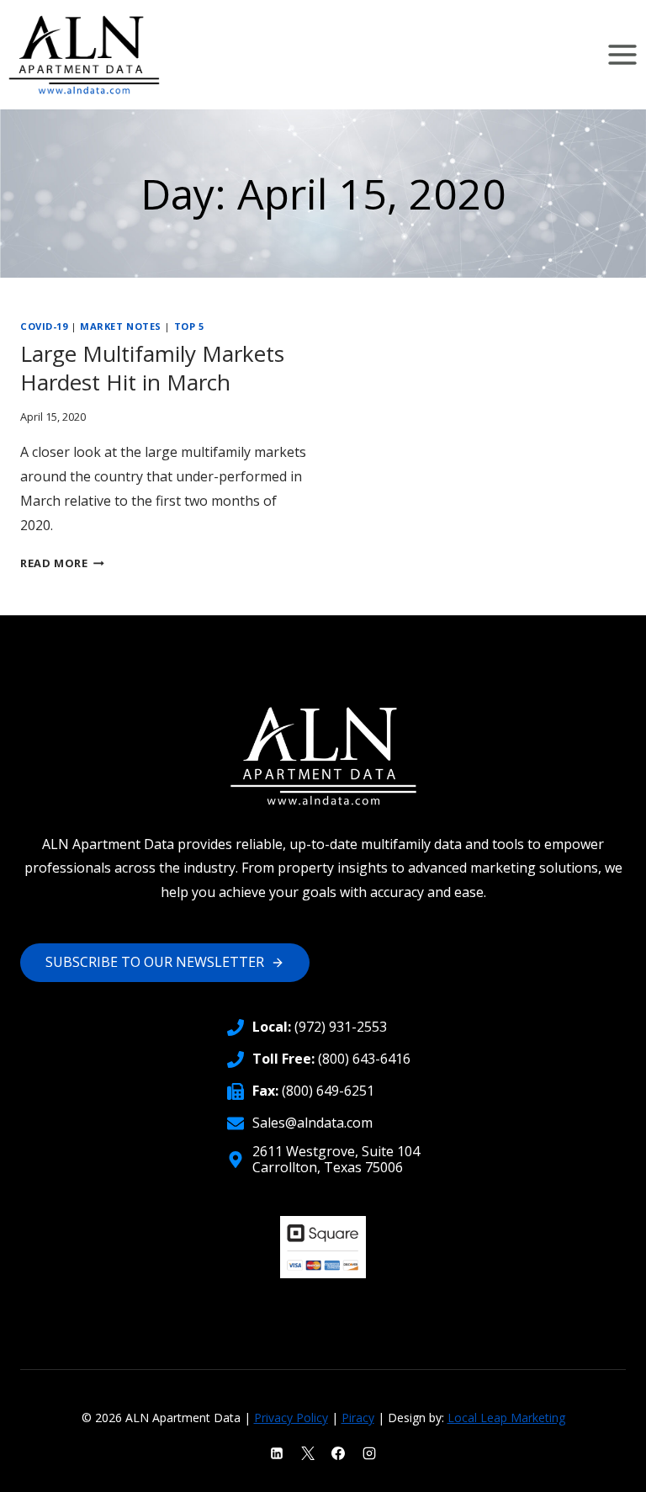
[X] (307, 1453)
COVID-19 (43, 326)
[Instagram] (369, 1453)
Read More (62, 563)
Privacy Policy (291, 1418)
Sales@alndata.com (312, 1122)
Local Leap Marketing (506, 1418)
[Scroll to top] (604, 1467)
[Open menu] (622, 54)
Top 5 (189, 326)
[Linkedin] (276, 1453)
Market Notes (121, 326)
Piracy (358, 1418)
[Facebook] (338, 1453)
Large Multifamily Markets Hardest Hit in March (152, 367)
